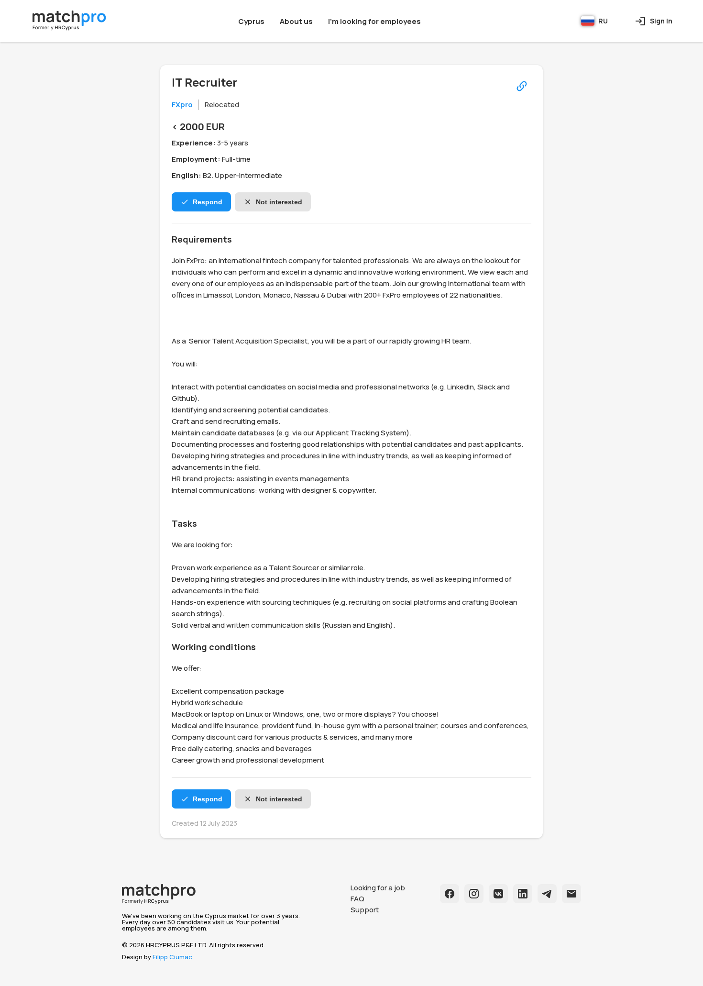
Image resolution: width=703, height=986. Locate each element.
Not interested (279, 202)
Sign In (661, 20)
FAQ (357, 898)
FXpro (182, 105)
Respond (207, 202)
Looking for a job (378, 887)
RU (603, 20)
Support (365, 909)
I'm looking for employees (374, 21)
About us (296, 21)
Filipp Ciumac (172, 957)
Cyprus (251, 21)
